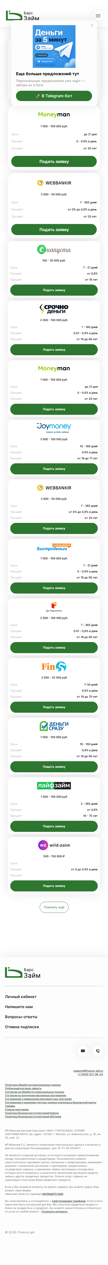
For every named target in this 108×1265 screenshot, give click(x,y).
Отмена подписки (22, 1026)
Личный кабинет (20, 996)
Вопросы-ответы (21, 1016)
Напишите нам (19, 1006)
